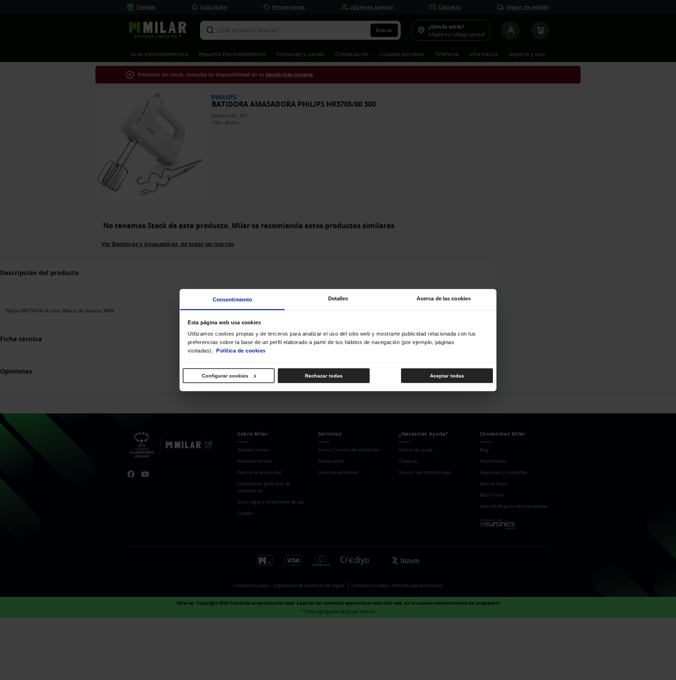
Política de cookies (241, 350)
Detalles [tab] (338, 298)
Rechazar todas (324, 376)
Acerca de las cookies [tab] (444, 298)
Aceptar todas (447, 376)
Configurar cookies (225, 376)
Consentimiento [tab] (232, 299)
